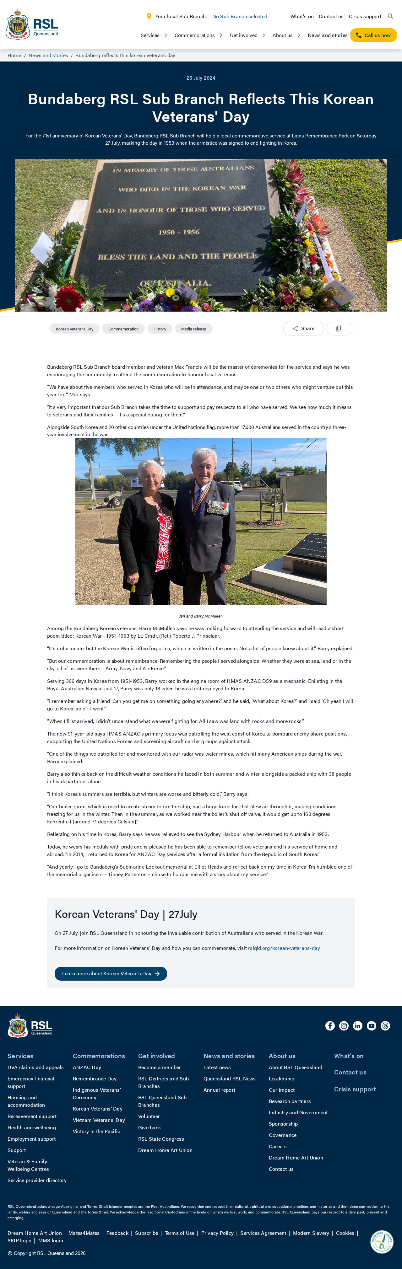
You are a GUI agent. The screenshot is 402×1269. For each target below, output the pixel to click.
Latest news (217, 1067)
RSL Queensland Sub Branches (162, 1101)
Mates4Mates (84, 1232)
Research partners (290, 1101)
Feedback (117, 1232)
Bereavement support (32, 1116)
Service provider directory (37, 1180)
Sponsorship (283, 1123)
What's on (302, 16)
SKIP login (19, 1240)
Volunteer (149, 1116)
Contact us (331, 16)
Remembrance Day (95, 1078)
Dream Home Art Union (165, 1150)
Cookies (345, 1232)
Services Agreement (263, 1232)
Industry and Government (298, 1112)
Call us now (378, 35)
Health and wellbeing (32, 1127)
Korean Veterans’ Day (97, 1108)
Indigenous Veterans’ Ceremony (97, 1093)
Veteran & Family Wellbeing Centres (28, 1165)
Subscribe (146, 1232)
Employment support (32, 1138)
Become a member (159, 1067)
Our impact (282, 1089)
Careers (278, 1146)
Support (17, 1150)
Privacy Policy (217, 1232)
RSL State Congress (161, 1138)
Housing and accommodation (26, 1101)
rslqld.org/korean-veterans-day (284, 947)
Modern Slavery (311, 1232)
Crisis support (365, 16)
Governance (282, 1134)
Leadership (281, 1078)
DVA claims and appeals (36, 1067)
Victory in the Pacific (96, 1131)
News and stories (328, 35)
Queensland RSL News (230, 1078)
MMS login (50, 1240)
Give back (149, 1127)
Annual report (219, 1089)
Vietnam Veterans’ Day (99, 1119)
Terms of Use (180, 1232)
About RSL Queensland (295, 1067)
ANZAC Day (87, 1067)
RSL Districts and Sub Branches (163, 1082)
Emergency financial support (31, 1082)
